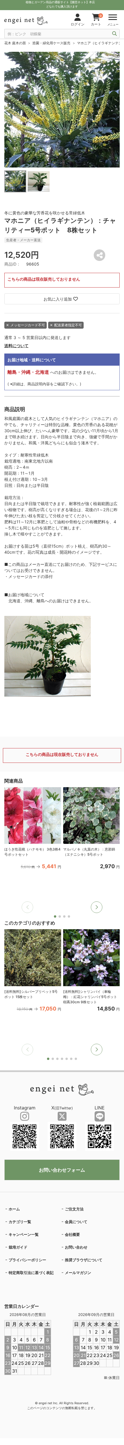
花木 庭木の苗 (15, 43)
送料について (16, 345)
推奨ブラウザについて (83, 1260)
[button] (96, 907)
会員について (76, 1221)
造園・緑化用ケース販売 (51, 43)
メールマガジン (78, 1272)
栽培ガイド (18, 1247)
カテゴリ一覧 (20, 1221)
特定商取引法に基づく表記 (31, 1272)
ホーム (14, 1209)
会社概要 (72, 1234)
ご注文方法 (74, 1209)
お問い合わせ (76, 1247)
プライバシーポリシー (27, 1260)
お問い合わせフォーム (62, 1170)
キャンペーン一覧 (24, 1234)
